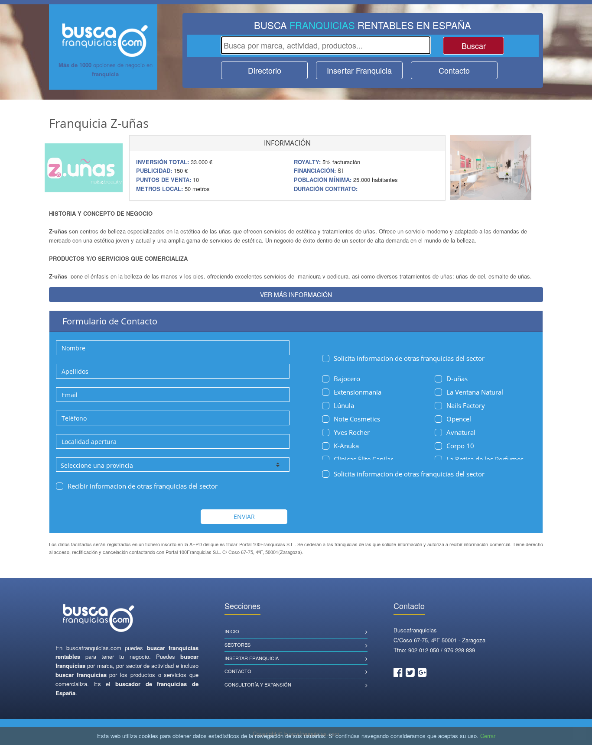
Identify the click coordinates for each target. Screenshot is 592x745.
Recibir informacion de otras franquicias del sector (143, 486)
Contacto (454, 70)
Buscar (474, 45)
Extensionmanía (357, 392)
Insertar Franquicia (359, 70)
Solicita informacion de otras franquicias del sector (409, 358)
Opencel (458, 419)
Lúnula (344, 405)
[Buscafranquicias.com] (98, 618)
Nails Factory (465, 405)
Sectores (237, 644)
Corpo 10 (460, 445)
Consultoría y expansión (257, 684)
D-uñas (457, 378)
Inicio (231, 631)
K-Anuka (346, 445)
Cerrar (487, 736)
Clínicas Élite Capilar (363, 459)
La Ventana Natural (474, 392)
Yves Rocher (352, 432)
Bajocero (347, 378)
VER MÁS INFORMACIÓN (296, 294)
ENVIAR (244, 516)
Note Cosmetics (357, 419)
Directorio (264, 70)
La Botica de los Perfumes (485, 459)
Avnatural (460, 432)
